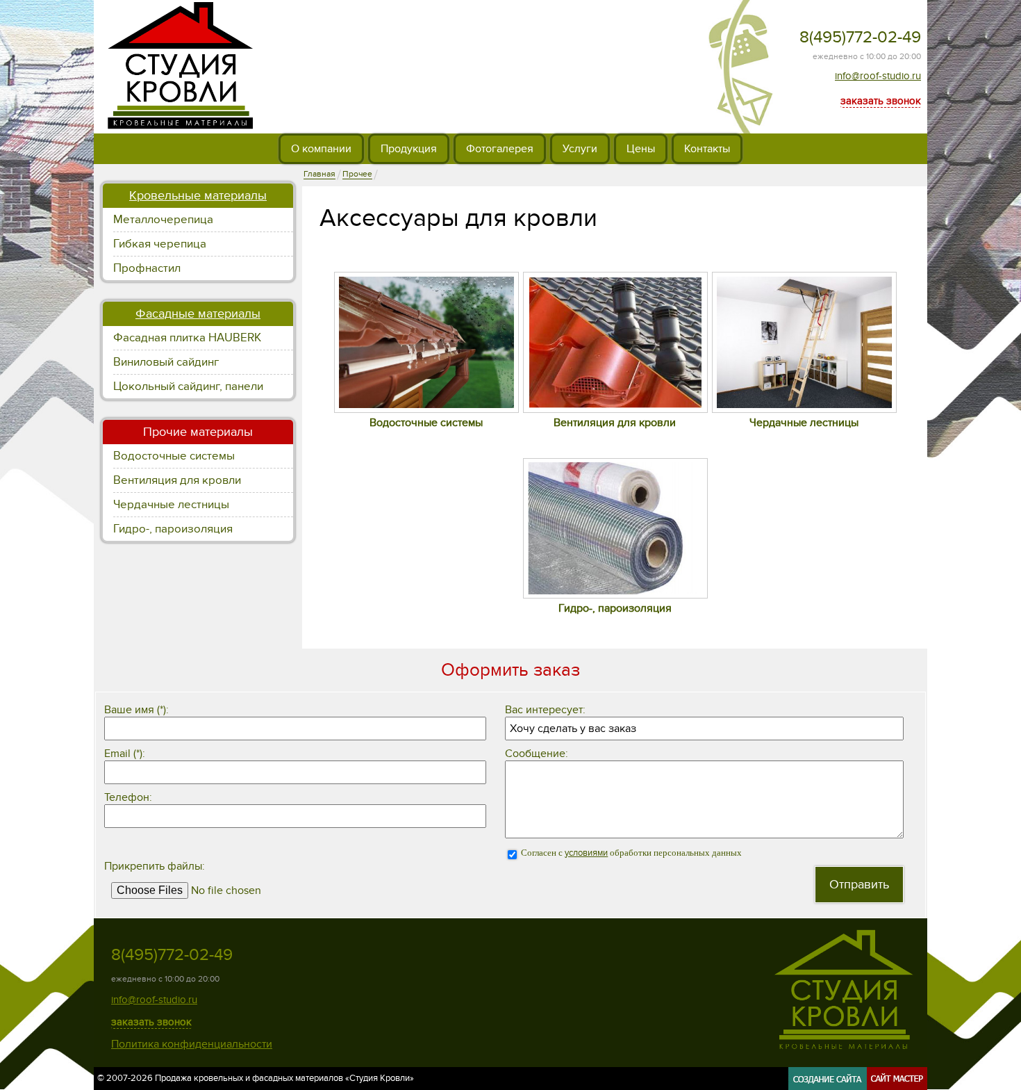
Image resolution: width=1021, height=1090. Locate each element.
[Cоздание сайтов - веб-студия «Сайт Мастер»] (857, 1085)
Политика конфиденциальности (191, 1044)
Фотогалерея (499, 149)
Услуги (580, 149)
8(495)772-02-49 (860, 37)
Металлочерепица (163, 220)
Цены (640, 149)
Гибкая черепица (159, 244)
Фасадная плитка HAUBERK (187, 338)
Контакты (707, 149)
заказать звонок (880, 101)
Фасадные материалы (197, 314)
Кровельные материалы (198, 195)
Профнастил (147, 268)
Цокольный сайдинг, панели (188, 386)
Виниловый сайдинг (166, 362)
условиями (586, 853)
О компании (321, 149)
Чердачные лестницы (171, 505)
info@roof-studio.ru (878, 76)
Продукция (409, 149)
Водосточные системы (174, 456)
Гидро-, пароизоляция (173, 529)
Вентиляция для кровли (177, 480)
